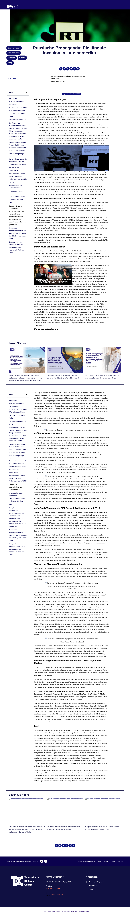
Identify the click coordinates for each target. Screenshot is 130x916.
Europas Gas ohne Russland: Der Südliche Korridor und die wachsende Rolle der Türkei (17, 247)
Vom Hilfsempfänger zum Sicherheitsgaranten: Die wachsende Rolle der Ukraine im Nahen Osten (18, 159)
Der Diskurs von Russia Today (17, 114)
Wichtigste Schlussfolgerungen (16, 100)
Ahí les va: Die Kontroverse (14, 169)
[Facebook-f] (41, 861)
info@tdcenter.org (57, 894)
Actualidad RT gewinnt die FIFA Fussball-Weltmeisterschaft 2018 (18, 176)
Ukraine (22, 58)
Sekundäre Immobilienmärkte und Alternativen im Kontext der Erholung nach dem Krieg (18, 233)
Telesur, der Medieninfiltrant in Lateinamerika (15, 185)
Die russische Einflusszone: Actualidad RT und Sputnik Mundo (18, 107)
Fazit (10, 203)
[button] (61, 68)
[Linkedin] (45, 861)
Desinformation (14, 48)
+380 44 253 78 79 (53, 888)
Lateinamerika (13, 53)
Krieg (10, 63)
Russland (11, 58)
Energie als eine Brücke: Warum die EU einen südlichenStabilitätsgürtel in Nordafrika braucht (18, 146)
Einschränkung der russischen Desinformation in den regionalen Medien (17, 195)
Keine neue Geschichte (17, 120)
